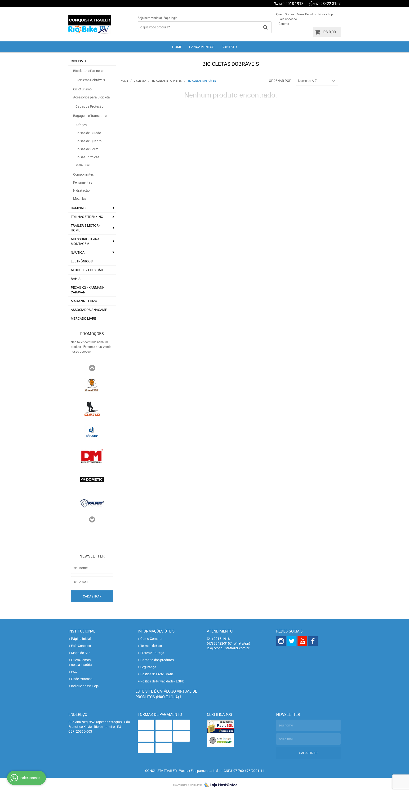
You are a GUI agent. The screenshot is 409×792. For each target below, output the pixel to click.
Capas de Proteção (89, 106)
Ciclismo (78, 61)
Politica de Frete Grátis (156, 674)
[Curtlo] (92, 408)
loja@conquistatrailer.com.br (228, 648)
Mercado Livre (83, 318)
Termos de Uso (151, 645)
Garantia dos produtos (157, 660)
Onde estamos (81, 679)
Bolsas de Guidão (88, 133)
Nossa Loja (325, 14)
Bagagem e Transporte (90, 115)
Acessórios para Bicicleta (91, 97)
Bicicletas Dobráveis (90, 80)
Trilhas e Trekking (87, 216)
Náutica (77, 252)
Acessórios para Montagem (85, 241)
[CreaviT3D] (92, 384)
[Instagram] (281, 641)
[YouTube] (302, 641)
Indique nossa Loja (85, 686)
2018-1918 (291, 3)
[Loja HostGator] (219, 785)
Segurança (148, 667)
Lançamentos (201, 46)
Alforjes (81, 125)
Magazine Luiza (84, 301)
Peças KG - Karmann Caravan (88, 289)
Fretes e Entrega (152, 652)
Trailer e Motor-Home (85, 227)
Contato (284, 24)
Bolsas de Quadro (89, 141)
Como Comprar (151, 638)
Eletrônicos (82, 261)
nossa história (81, 664)
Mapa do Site (80, 652)
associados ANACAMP (89, 309)
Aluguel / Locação (87, 270)
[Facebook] (313, 641)
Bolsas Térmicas (87, 157)
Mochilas (79, 198)
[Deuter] (92, 431)
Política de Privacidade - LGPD (162, 681)
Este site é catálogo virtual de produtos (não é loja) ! (166, 694)
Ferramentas (82, 182)
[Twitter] (291, 641)
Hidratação (81, 190)
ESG (74, 671)
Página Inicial (81, 638)
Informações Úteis (156, 631)
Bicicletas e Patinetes (88, 70)
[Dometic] (92, 479)
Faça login (170, 18)
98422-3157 (327, 3)
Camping (78, 208)
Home (177, 46)
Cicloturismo (82, 89)
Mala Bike (83, 165)
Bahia (75, 278)
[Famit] (92, 502)
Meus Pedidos (306, 14)
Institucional (81, 631)
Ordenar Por (280, 80)
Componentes (83, 174)
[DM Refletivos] (92, 455)
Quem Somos (285, 14)
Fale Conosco (288, 19)
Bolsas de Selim (87, 149)
